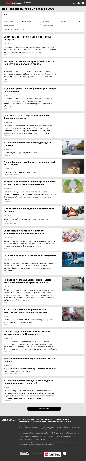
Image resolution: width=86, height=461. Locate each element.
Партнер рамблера (37, 453)
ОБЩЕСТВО (7, 54)
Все (5, 15)
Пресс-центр (49, 419)
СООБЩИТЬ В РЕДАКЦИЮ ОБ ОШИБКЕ (59, 421)
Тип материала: (9, 21)
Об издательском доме (26, 419)
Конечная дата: (48, 25)
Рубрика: (46, 21)
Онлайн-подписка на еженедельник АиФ (32, 421)
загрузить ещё (44, 408)
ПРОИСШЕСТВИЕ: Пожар (11, 174)
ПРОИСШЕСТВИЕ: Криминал (12, 373)
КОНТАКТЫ (39, 419)
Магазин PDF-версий (62, 419)
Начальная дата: (9, 25)
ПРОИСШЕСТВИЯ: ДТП (10, 223)
